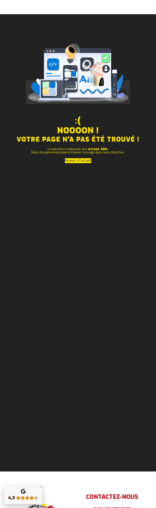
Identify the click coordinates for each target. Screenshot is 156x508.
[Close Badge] (41, 487)
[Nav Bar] (146, 7)
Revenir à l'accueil (78, 160)
